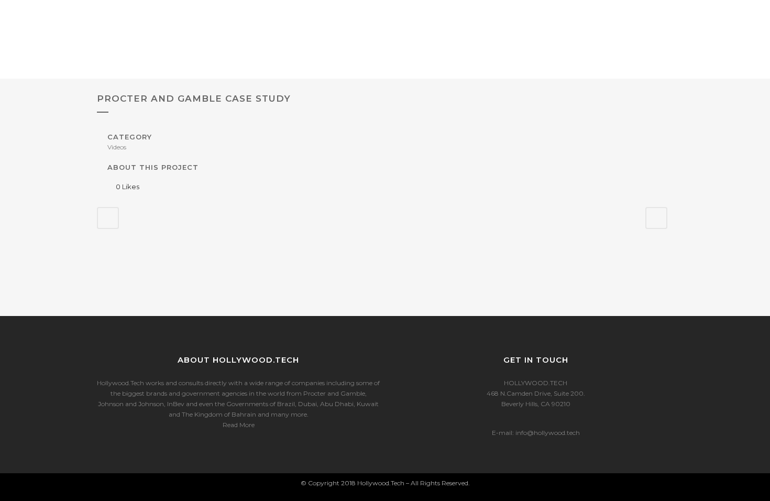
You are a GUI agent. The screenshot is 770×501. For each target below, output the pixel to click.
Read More (239, 425)
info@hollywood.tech (547, 433)
